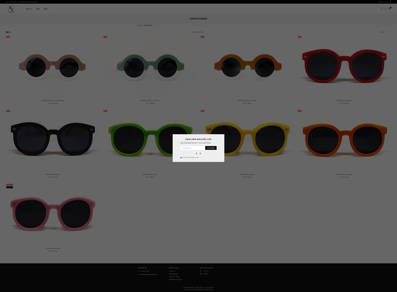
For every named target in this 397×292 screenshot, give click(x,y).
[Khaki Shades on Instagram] (200, 153)
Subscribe (211, 148)
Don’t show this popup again (190, 157)
